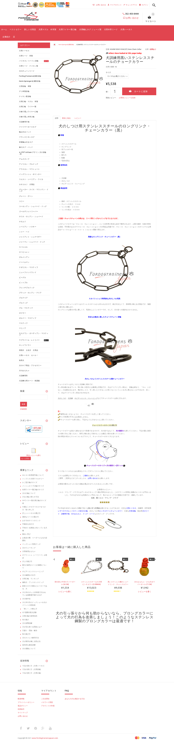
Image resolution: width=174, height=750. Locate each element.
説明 (56, 118)
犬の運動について (29, 648)
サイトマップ (23, 713)
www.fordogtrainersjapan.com (45, 738)
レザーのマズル (63, 511)
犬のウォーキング (29, 548)
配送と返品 (66, 118)
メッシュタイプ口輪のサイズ (33, 486)
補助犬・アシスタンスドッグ (33, 582)
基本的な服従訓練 (29, 645)
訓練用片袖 (65, 514)
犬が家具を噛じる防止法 (31, 641)
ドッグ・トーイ (88, 514)
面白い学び (26, 534)
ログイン (145, 5)
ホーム (54, 44)
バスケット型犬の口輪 (79, 511)
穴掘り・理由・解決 (29, 630)
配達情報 (21, 699)
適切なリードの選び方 (30, 517)
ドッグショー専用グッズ (31, 544)
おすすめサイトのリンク (31, 520)
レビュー (78, 118)
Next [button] (155, 559)
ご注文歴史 (45, 699)
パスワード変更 (47, 702)
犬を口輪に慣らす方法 (30, 497)
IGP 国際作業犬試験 (29, 612)
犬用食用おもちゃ (29, 551)
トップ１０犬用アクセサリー (33, 479)
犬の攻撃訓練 (27, 623)
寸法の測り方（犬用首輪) (31, 669)
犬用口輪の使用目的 (29, 616)
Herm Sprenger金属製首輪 (66, 44)
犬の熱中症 (26, 599)
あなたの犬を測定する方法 (75, 699)
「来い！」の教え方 (29, 609)
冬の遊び (25, 620)
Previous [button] (54, 559)
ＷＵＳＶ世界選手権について (33, 475)
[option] (65, 578)
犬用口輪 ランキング (30, 579)
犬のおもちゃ (76, 514)
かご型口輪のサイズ (29, 482)
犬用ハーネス (131, 508)
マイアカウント (116, 5)
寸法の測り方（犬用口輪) (31, 673)
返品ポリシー (23, 706)
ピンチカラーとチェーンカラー (111, 511)
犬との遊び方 (27, 561)
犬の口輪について (29, 493)
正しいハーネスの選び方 (31, 513)
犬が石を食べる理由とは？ (32, 627)
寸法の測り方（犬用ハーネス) (33, 666)
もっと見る (25, 458)
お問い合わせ (132, 18)
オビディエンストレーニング (33, 571)
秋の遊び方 (26, 634)
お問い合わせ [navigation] (101, 5)
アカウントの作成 (47, 706)
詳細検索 (23, 409)
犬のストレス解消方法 (30, 638)
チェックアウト (131, 5)
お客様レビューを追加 (127, 98)
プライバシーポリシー (26, 702)
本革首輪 (132, 511)
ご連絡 (85, 475)
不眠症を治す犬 (28, 524)
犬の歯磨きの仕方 (29, 575)
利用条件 (21, 709)
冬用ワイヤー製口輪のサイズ (33, 490)
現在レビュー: (111, 98)
